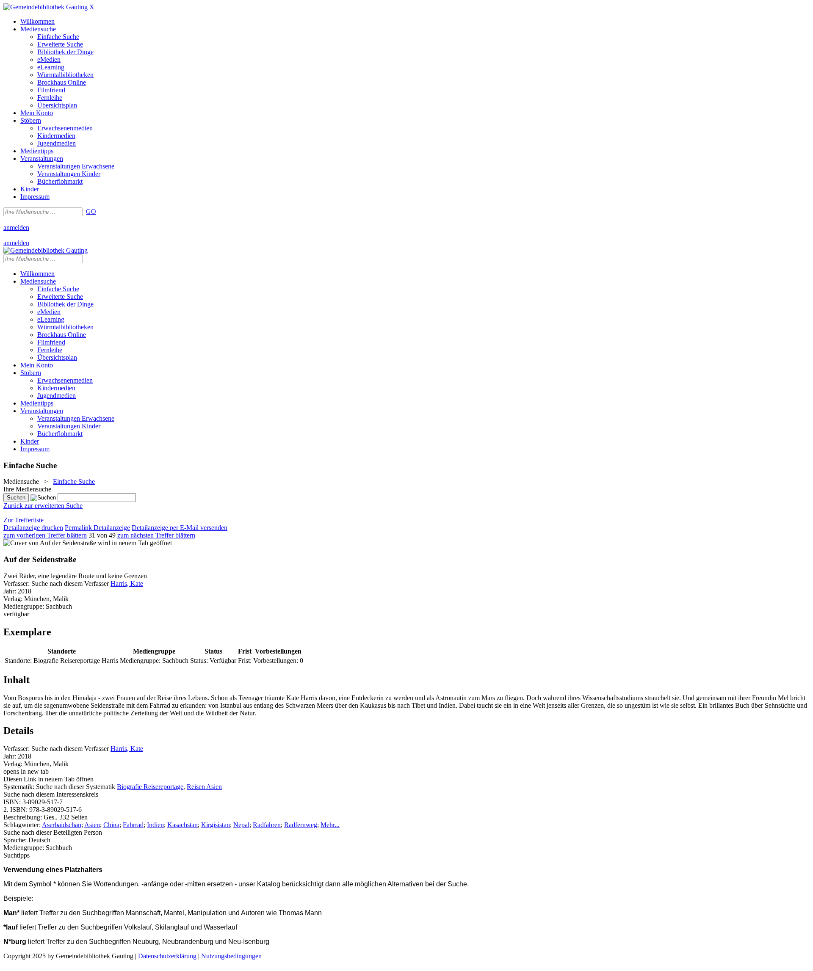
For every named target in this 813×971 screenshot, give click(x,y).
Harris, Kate (127, 583)
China (111, 824)
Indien (155, 824)
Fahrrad (133, 824)
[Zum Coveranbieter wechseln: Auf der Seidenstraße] (49, 542)
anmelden (16, 227)
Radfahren (267, 824)
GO (91, 211)
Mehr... (330, 824)
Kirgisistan (215, 824)
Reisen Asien (204, 786)
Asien (92, 824)
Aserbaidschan (61, 824)
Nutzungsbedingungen (231, 956)
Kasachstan (182, 824)
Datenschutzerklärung (167, 956)
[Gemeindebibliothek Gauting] (45, 7)
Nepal (241, 824)
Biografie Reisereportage (150, 786)
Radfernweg (300, 824)
